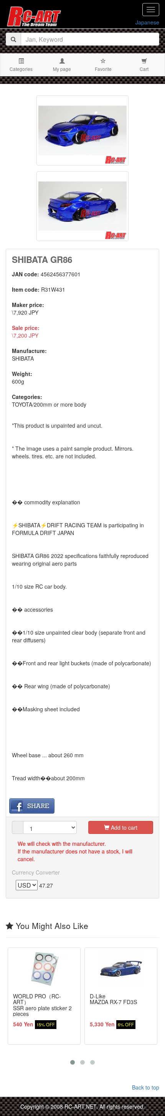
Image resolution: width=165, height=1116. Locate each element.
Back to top (145, 1087)
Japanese (147, 22)
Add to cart (123, 827)
